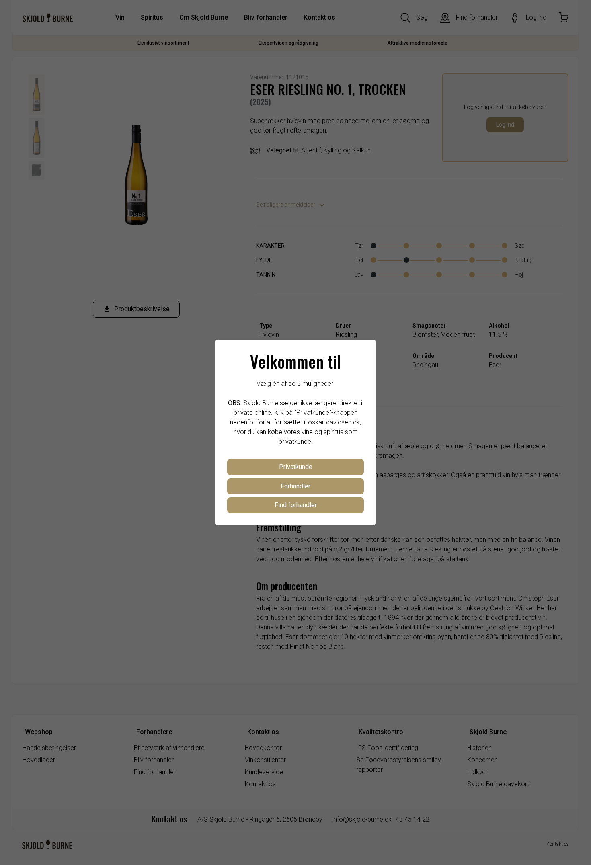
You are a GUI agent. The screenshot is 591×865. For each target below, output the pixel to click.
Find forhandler (296, 505)
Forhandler (295, 486)
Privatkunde (295, 467)
